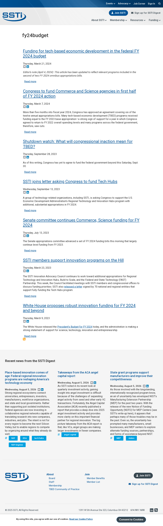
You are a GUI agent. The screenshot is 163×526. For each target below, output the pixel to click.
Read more (30, 81)
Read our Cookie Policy (81, 519)
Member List (93, 482)
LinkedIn (151, 510)
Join (87, 474)
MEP (119, 438)
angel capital (70, 434)
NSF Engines (17, 445)
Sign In (151, 3)
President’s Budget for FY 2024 (74, 326)
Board (52, 478)
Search (159, 3)
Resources (136, 20)
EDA (25, 438)
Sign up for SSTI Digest (147, 12)
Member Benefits (96, 478)
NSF (13, 438)
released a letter (73, 286)
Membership (117, 20)
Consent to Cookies (131, 519)
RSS (156, 510)
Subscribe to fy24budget (24, 339)
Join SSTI (119, 12)
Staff (51, 482)
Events (109, 3)
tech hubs (39, 438)
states (131, 438)
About (50, 474)
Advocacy (123, 3)
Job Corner (139, 3)
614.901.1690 (138, 510)
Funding (153, 20)
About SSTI (97, 20)
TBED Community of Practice (64, 489)
